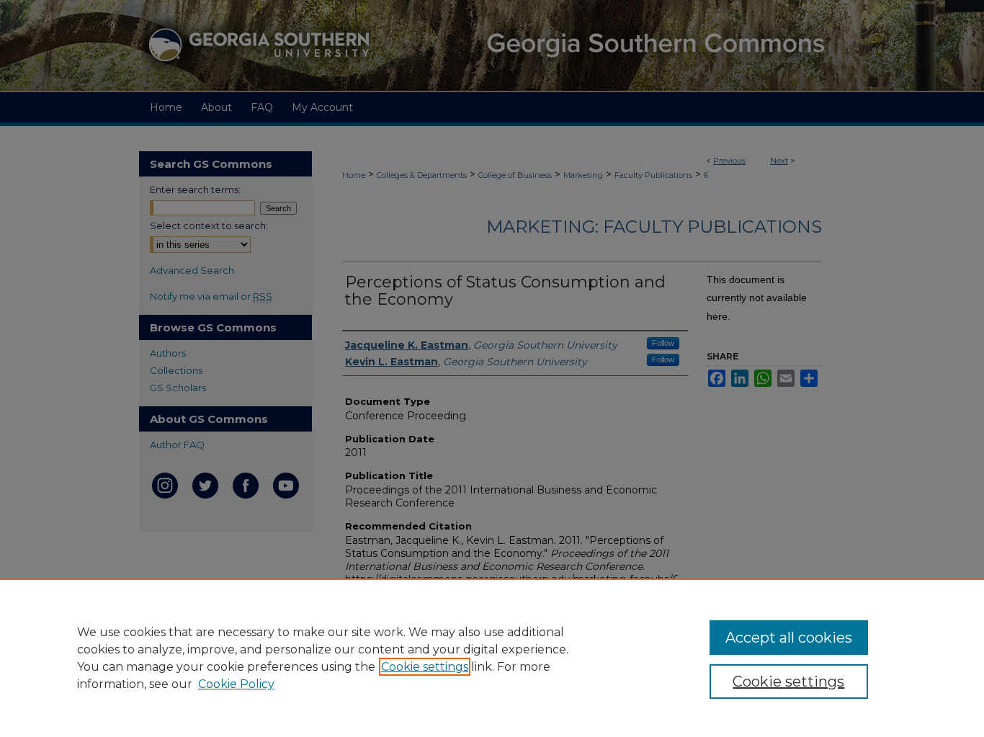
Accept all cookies (788, 637)
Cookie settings (424, 667)
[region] (492, 658)
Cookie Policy (236, 684)
